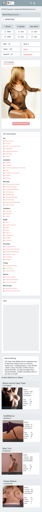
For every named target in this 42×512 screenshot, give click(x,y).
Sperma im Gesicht (11, 282)
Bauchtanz (8, 213)
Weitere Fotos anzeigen (21, 123)
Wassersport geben (11, 288)
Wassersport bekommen (12, 291)
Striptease (8, 211)
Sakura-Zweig (9, 205)
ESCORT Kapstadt (7, 9)
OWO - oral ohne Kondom (12, 146)
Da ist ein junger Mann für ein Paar (15, 168)
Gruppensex (9, 148)
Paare (7, 170)
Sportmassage (9, 199)
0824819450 (9, 19)
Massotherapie (9, 194)
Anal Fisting (8, 268)
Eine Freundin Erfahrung (12, 249)
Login (35, 2)
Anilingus (8, 259)
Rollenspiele (9, 235)
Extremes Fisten (10, 271)
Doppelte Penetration (11, 151)
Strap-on (7, 232)
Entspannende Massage (12, 202)
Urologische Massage (11, 189)
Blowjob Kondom (10, 246)
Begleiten (8, 162)
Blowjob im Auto (10, 254)
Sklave (7, 230)
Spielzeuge (8, 154)
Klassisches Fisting (11, 265)
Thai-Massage (9, 192)
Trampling (8, 240)
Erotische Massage (11, 187)
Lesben (7, 216)
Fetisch (7, 156)
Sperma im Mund (10, 277)
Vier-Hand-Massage (11, 197)
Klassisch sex (9, 141)
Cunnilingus (8, 257)
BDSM (7, 227)
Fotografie (8, 165)
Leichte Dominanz (10, 225)
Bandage (8, 238)
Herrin (7, 222)
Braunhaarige (28, 54)
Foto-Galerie (9, 62)
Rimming (8, 178)
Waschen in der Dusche (12, 173)
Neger (26, 49)
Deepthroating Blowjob (12, 251)
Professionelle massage (12, 184)
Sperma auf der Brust (11, 279)
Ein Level (7, 143)
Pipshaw (7, 175)
